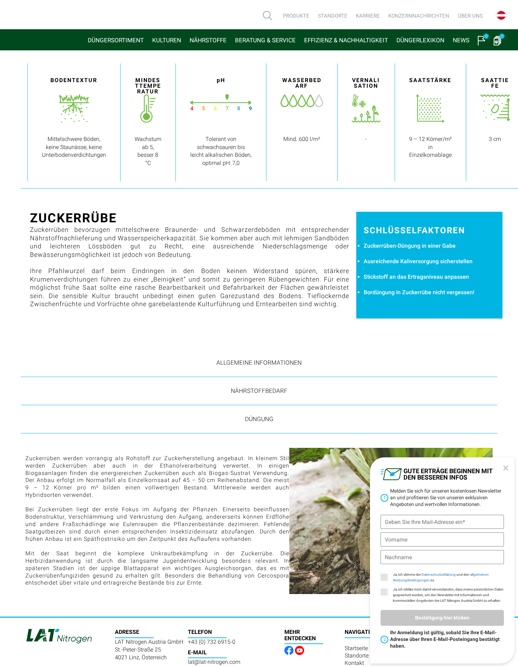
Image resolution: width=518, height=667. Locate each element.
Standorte (332, 16)
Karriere (368, 16)
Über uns (470, 16)
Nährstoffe (208, 40)
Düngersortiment (116, 40)
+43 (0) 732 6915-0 (211, 641)
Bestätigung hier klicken (442, 617)
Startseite (356, 648)
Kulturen (166, 40)
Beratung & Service (265, 40)
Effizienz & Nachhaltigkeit (346, 40)
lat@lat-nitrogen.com (214, 662)
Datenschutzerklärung (438, 574)
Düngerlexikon (420, 40)
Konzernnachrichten (418, 16)
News (461, 40)
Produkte (296, 16)
